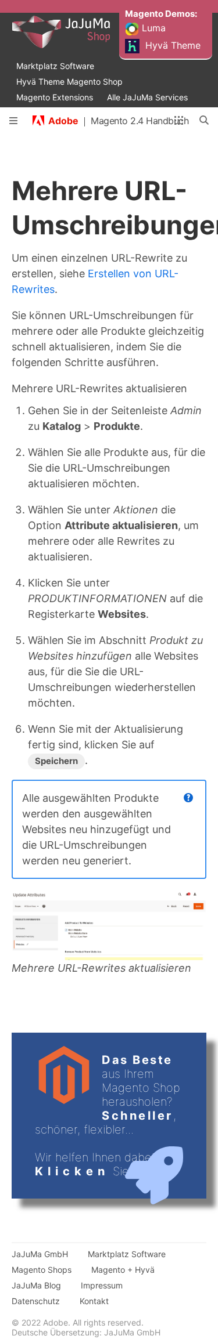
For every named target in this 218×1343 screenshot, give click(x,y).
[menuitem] (163, 7)
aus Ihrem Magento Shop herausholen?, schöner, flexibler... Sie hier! (107, 1115)
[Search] (205, 120)
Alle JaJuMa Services (147, 97)
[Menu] (13, 120)
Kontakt (94, 1301)
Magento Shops (42, 1270)
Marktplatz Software (55, 66)
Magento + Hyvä (123, 1270)
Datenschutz (36, 1301)
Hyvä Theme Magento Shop (69, 81)
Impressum (102, 1285)
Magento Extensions (54, 97)
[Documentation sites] (179, 120)
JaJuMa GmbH (40, 1254)
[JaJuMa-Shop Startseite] (82, 32)
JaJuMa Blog (36, 1285)
